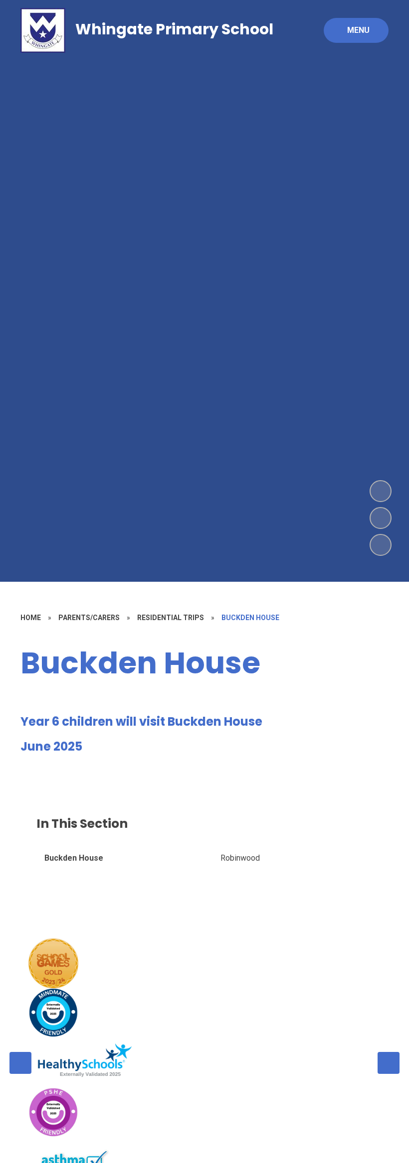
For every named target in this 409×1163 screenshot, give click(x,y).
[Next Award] (389, 1063)
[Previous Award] (20, 1063)
